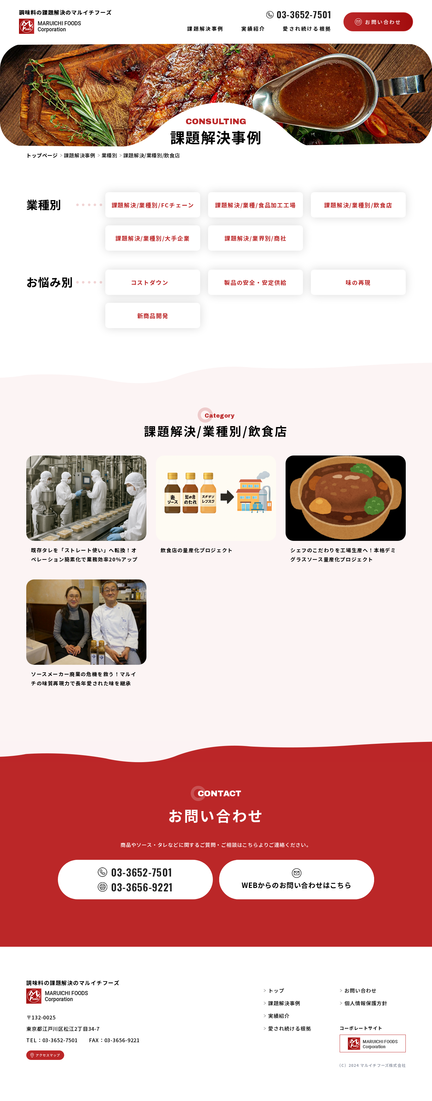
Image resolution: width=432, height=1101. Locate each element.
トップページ (42, 155)
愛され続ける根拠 (289, 1028)
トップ (276, 990)
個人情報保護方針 (365, 1003)
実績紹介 (279, 1015)
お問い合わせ (360, 990)
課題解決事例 (80, 155)
